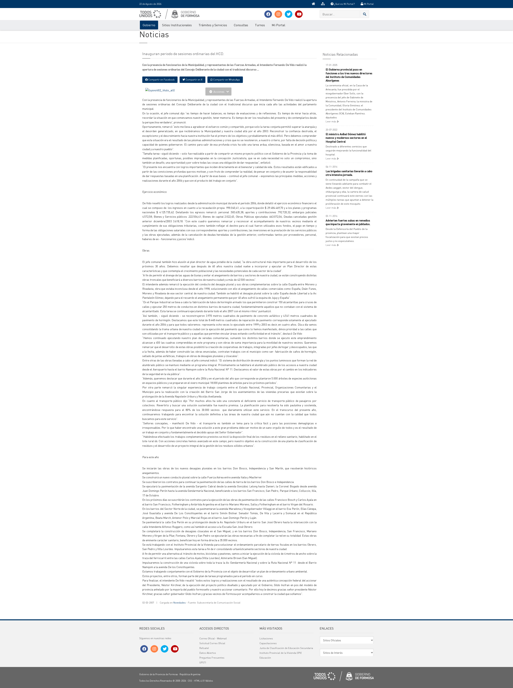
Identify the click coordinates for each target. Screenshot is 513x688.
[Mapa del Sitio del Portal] (323, 4)
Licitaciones (266, 638)
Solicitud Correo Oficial (212, 643)
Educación (265, 657)
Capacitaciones (268, 643)
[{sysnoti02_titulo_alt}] (160, 90)
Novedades (179, 602)
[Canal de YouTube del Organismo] (299, 14)
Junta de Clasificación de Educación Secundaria (286, 648)
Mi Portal (368, 3)
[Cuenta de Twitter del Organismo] (288, 14)
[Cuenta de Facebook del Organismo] (268, 14)
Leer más (331, 121)
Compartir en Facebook (161, 79)
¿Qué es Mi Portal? (344, 3)
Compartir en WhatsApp (226, 79)
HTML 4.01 (199, 680)
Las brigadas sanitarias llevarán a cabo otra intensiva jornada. (349, 172)
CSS (190, 680)
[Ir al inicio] (313, 4)
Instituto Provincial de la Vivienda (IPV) (281, 652)
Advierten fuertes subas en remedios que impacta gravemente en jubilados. (348, 222)
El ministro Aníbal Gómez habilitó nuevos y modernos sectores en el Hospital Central (346, 137)
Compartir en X (193, 79)
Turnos (260, 25)
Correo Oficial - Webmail (213, 638)
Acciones (219, 91)
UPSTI (202, 662)
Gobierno (149, 25)
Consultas (241, 25)
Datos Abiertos (207, 652)
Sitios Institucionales (177, 25)
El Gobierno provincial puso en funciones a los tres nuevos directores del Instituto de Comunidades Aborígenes (349, 74)
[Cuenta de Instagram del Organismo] (278, 14)
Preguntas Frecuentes (211, 657)
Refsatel (204, 648)
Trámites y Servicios (213, 25)
